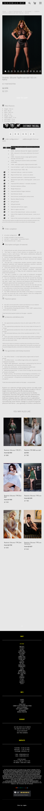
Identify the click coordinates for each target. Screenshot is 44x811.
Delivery (22, 699)
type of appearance (15, 11)
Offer (22, 702)
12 (40, 71)
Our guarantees (22, 710)
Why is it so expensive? (22, 707)
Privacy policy (22, 704)
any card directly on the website (22, 727)
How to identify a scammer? (22, 708)
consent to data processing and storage (22, 705)
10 (34, 71)
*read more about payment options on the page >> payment (17, 313)
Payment (22, 701)
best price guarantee (22, 732)
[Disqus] (22, 589)
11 (37, 71)
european (28, 11)
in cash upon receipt (22, 731)
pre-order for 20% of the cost (22, 729)
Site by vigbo (22, 805)
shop (4, 11)
